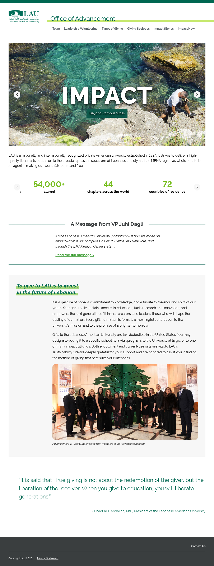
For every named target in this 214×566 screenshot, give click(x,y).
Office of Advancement (82, 18)
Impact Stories (164, 28)
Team (56, 28)
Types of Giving (112, 28)
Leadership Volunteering (81, 28)
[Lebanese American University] (24, 19)
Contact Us (198, 546)
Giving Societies (138, 28)
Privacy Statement (47, 558)
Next (197, 94)
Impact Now (186, 28)
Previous (17, 94)
